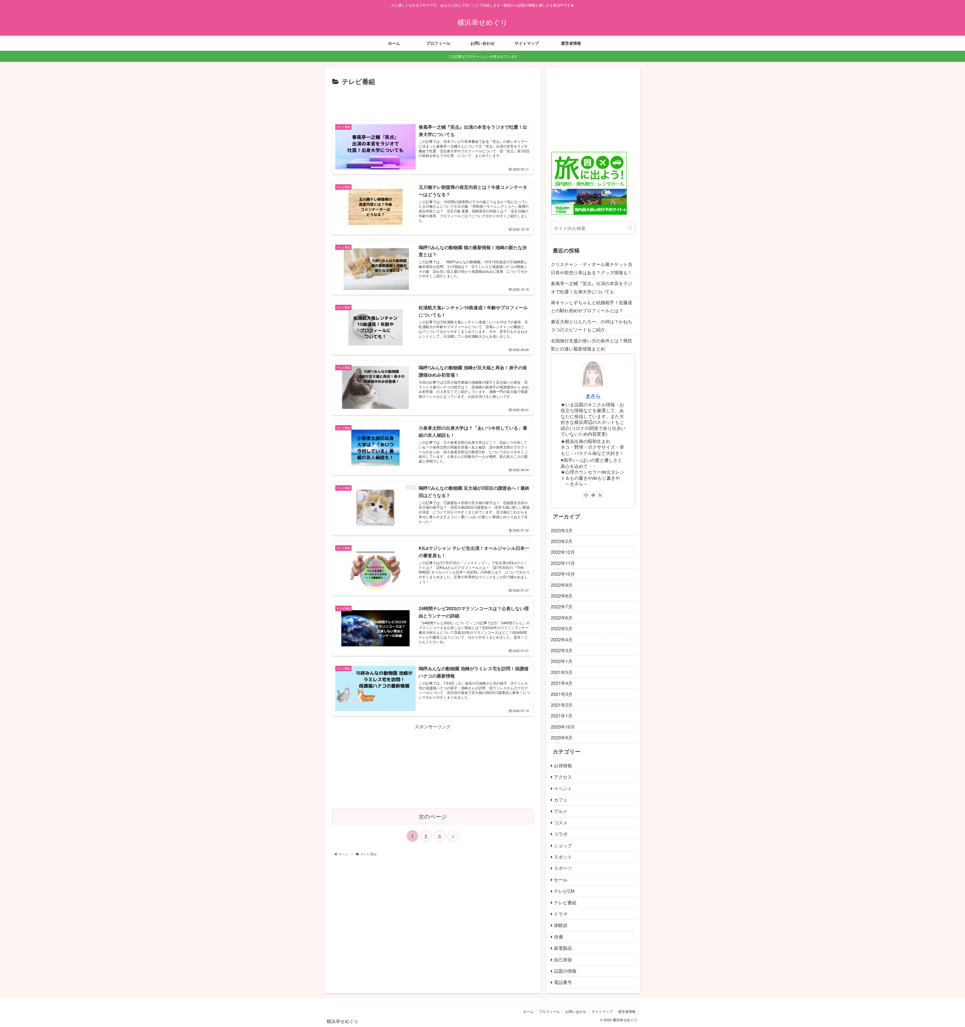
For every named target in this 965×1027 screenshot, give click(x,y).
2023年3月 (561, 530)
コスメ (560, 822)
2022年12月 (563, 552)
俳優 (558, 936)
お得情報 (563, 765)
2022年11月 (563, 563)
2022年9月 (561, 585)
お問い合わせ (575, 1011)
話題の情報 (565, 970)
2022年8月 (561, 595)
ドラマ (560, 913)
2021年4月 (561, 683)
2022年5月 (561, 628)
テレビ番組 (565, 902)
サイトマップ (602, 1011)
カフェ (560, 799)
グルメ (560, 811)
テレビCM (564, 890)
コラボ (560, 833)
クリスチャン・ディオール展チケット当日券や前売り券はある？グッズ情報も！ (591, 268)
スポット (563, 856)
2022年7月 (561, 606)
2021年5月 (561, 672)
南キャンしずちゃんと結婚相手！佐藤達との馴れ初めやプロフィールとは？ (591, 306)
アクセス (563, 776)
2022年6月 (561, 617)
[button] (630, 228)
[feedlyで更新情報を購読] (593, 495)
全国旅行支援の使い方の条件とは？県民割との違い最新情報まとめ (591, 344)
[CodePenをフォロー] (586, 495)
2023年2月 (561, 541)
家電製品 (563, 948)
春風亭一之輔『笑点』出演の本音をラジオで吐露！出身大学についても (591, 287)
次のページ (433, 816)
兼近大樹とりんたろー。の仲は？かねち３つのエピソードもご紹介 (591, 325)
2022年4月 (561, 639)
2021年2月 (561, 704)
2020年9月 (561, 737)
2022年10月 (563, 573)
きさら (593, 395)
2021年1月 (561, 715)
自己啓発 (563, 959)
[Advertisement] (432, 101)
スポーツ (563, 868)
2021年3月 (561, 694)
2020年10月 (563, 726)
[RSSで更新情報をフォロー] (600, 495)
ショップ (563, 845)
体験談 (560, 925)
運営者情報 (627, 1011)
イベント (563, 788)
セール (560, 879)
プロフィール (549, 1011)
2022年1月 (561, 661)
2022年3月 (561, 650)
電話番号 (563, 982)
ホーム (528, 1011)
